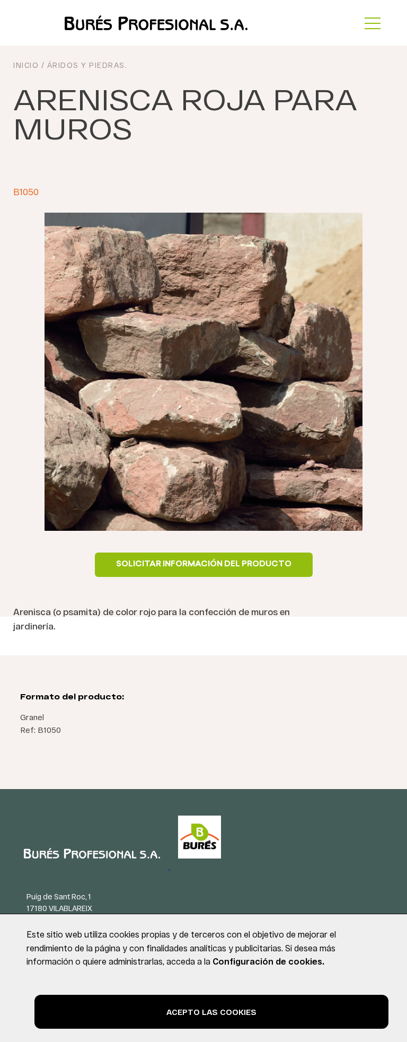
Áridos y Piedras (86, 64)
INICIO (26, 64)
